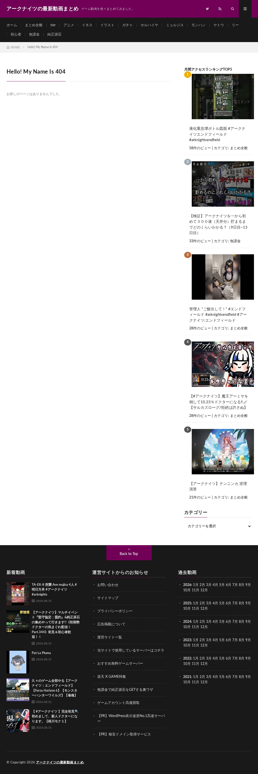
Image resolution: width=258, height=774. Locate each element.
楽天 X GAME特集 (111, 676)
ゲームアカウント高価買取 (118, 703)
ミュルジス (175, 25)
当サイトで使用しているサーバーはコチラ (130, 650)
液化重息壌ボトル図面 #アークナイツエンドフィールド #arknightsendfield (217, 134)
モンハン (198, 25)
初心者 (16, 34)
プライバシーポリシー (115, 611)
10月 (187, 608)
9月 (248, 603)
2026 (187, 585)
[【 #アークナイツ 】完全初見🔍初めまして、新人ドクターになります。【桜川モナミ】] (18, 720)
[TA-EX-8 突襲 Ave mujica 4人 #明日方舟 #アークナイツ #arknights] (18, 593)
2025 (187, 603)
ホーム (12, 25)
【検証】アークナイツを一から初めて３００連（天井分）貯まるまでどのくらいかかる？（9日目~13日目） (218, 224)
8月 (241, 585)
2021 (187, 677)
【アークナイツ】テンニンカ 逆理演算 (218, 486)
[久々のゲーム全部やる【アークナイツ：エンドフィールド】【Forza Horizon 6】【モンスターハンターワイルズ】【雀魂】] (18, 689)
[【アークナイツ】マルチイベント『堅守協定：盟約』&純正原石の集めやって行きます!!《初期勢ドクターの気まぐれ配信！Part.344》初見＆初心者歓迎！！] (18, 621)
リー (235, 25)
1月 (196, 585)
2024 (187, 622)
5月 (222, 585)
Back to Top (129, 554)
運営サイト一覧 (109, 637)
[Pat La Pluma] (18, 662)
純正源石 (54, 34)
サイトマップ (107, 598)
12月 (204, 608)
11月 (195, 608)
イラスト (107, 25)
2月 (202, 585)
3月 (209, 585)
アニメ (68, 25)
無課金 (34, 34)
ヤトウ (218, 25)
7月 (235, 585)
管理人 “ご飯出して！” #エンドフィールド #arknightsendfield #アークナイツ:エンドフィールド (218, 314)
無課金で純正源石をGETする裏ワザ (125, 690)
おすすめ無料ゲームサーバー (120, 663)
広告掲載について (111, 624)
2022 (187, 658)
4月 (215, 585)
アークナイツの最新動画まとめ (60, 762)
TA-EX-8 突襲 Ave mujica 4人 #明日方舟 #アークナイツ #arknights (54, 589)
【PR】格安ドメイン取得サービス (124, 734)
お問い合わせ (107, 585)
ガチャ (127, 25)
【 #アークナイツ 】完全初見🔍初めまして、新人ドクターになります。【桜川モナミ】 (55, 716)
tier (53, 25)
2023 (187, 640)
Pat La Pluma (41, 653)
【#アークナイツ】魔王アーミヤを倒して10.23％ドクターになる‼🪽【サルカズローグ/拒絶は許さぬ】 (218, 402)
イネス (87, 25)
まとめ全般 (34, 25)
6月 (228, 585)
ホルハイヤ (149, 25)
